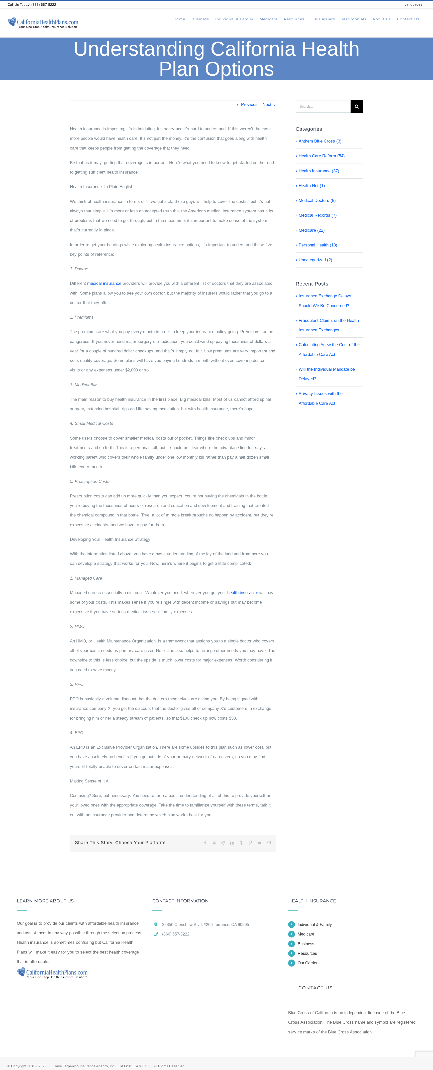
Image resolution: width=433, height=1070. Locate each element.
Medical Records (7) (318, 215)
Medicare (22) (312, 230)
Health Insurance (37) (319, 171)
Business (306, 944)
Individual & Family (315, 924)
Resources (307, 953)
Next (267, 104)
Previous (249, 104)
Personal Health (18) (318, 245)
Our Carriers (308, 963)
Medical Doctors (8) (317, 200)
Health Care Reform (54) (322, 156)
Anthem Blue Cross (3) (320, 141)
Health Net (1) (312, 185)
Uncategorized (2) (315, 259)
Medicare (306, 934)
